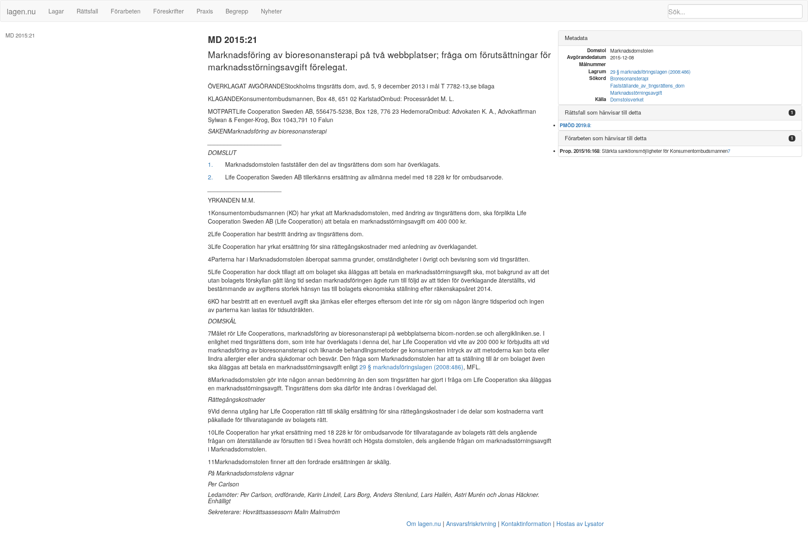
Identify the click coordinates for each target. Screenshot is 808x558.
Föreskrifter (168, 11)
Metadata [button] (576, 38)
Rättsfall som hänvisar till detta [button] (603, 112)
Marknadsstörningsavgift (636, 92)
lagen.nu (21, 10)
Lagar (56, 11)
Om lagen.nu (424, 523)
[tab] (680, 38)
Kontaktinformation (526, 523)
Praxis (205, 11)
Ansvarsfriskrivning (471, 523)
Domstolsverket (626, 99)
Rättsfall (87, 11)
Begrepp (237, 11)
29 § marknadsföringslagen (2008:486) (411, 367)
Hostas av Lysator (580, 523)
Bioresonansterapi (629, 78)
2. (210, 177)
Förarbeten (126, 11)
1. (210, 164)
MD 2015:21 (20, 35)
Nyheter (271, 11)
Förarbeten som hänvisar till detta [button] (605, 138)
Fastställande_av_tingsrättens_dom (647, 85)
